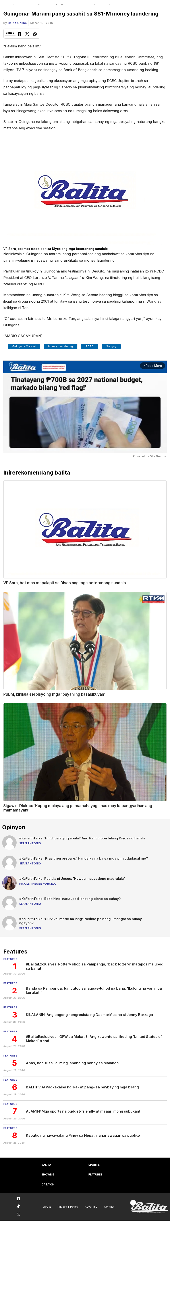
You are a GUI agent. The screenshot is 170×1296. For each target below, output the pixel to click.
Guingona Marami (24, 346)
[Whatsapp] (35, 34)
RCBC (89, 346)
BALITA (46, 1164)
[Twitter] (27, 34)
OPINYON (47, 1184)
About (47, 1206)
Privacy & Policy (68, 1206)
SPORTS (94, 1164)
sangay (111, 346)
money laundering (60, 346)
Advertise (91, 1206)
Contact (109, 1206)
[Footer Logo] (149, 1207)
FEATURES (95, 1174)
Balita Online (17, 23)
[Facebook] (19, 34)
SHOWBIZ (47, 1174)
